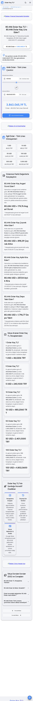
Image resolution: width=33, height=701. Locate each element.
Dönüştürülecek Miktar (7, 75)
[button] (9, 146)
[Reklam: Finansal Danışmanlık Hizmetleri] (16, 16)
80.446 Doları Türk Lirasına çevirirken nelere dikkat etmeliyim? (16, 601)
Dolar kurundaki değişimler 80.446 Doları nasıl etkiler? (16, 594)
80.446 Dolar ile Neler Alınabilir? (16, 588)
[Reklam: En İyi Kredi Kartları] (16, 126)
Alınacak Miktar (6, 91)
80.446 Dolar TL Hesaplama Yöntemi (16, 581)
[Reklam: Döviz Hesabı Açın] (16, 564)
